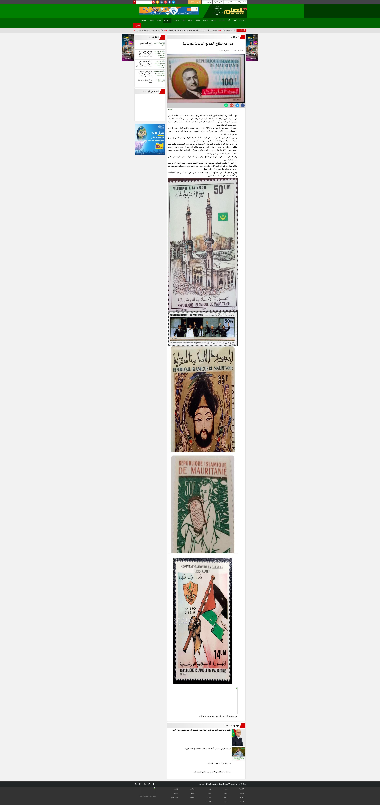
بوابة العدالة (206, 2)
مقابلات (222, 20)
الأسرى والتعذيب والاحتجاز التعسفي (207, 30)
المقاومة (213, 20)
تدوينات (167, 20)
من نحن (234, 784)
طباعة (169, 109)
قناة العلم (208, 802)
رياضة (159, 20)
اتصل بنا (202, 784)
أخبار (235, 20)
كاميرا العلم (174, 798)
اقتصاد (205, 20)
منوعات (176, 20)
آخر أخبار (241, 30)
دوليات (151, 20)
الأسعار (242, 802)
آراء (229, 20)
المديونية (225, 802)
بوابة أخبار (227, 2)
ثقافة (183, 20)
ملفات (197, 20)
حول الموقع (242, 784)
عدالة (190, 20)
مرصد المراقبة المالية (194, 2)
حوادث (143, 20)
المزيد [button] (136, 25)
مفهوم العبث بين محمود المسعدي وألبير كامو (172, 30)
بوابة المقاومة (217, 2)
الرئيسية (242, 20)
